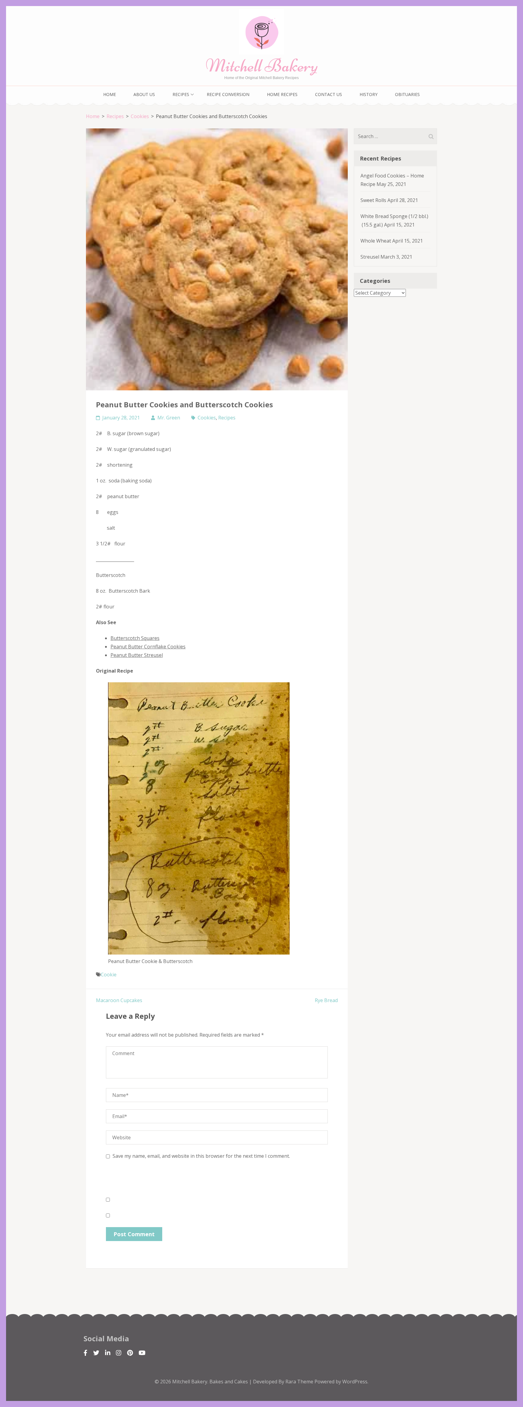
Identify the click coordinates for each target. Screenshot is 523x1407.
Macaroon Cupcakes (119, 1000)
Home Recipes (282, 94)
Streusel (369, 256)
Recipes (181, 94)
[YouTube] (142, 1353)
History (368, 94)
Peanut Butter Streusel (136, 655)
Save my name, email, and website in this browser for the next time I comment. (201, 1156)
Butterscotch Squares (135, 638)
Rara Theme (299, 1381)
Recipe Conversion (228, 94)
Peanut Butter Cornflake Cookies (148, 646)
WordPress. (355, 1381)
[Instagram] (118, 1353)
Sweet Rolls (373, 200)
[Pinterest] (130, 1353)
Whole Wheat (375, 240)
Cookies (207, 417)
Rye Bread (326, 1000)
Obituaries (407, 94)
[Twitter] (96, 1353)
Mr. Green (168, 417)
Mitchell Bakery (262, 66)
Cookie (109, 974)
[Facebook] (85, 1353)
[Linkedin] (107, 1353)
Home (109, 94)
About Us (144, 94)
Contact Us (328, 94)
